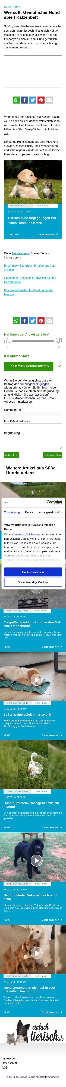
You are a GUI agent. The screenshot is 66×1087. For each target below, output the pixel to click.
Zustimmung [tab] (12, 512)
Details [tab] (29, 512)
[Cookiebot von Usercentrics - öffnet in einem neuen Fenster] (47, 502)
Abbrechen (11, 455)
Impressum (8, 1058)
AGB (5, 1067)
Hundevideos (20, 253)
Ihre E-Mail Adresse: (17, 421)
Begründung (12, 433)
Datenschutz (9, 1063)
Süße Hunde (12, 6)
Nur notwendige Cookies (33, 582)
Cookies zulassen (33, 571)
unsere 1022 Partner (27, 534)
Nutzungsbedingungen (34, 384)
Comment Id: (12, 410)
